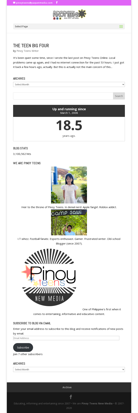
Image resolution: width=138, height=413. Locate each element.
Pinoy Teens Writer (28, 51)
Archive (67, 387)
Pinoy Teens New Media (97, 403)
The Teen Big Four (31, 46)
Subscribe (23, 347)
